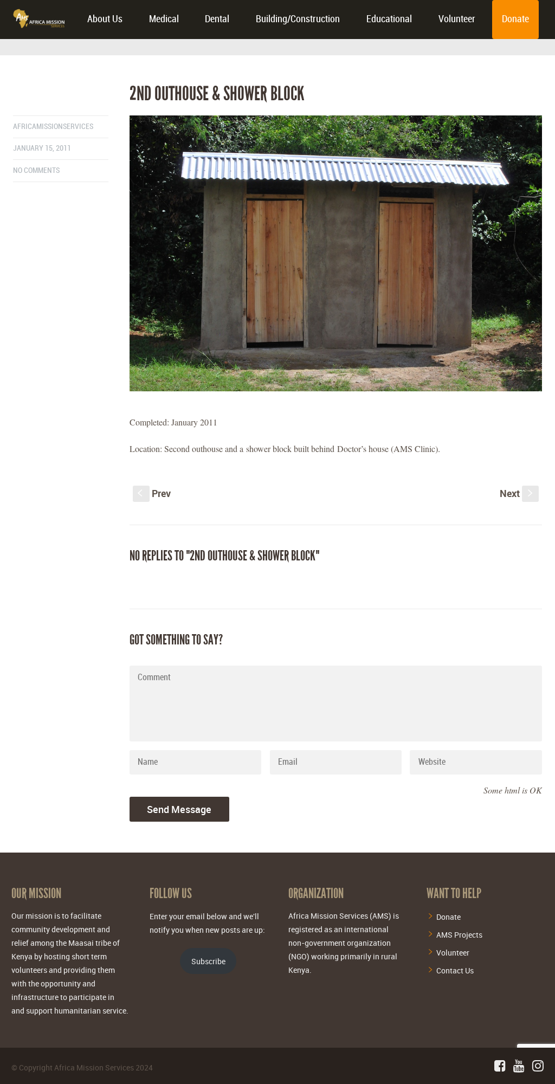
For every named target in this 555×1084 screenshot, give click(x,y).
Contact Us (455, 970)
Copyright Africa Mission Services (76, 1067)
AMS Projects (459, 935)
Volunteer (456, 19)
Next (517, 493)
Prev (154, 493)
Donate (515, 19)
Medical (164, 19)
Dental (217, 19)
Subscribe (208, 961)
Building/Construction (298, 19)
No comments (36, 170)
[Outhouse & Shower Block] (336, 253)
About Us (104, 19)
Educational (389, 19)
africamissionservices (53, 126)
